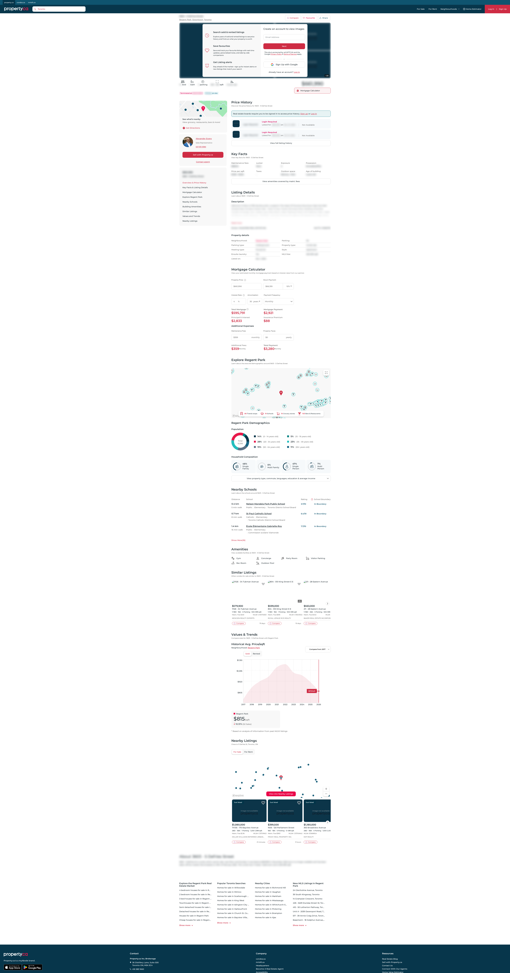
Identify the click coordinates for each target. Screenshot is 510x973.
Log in (297, 72)
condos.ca (21, 2)
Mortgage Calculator (192, 192)
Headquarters (262, 965)
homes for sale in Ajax (265, 917)
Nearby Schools (189, 202)
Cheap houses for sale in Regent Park (197, 920)
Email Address (271, 36)
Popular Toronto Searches (231, 883)
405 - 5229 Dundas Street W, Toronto (310, 903)
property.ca (9, 2)
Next (284, 46)
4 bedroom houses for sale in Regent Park (199, 890)
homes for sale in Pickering (268, 909)
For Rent (433, 9)
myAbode (23, 960)
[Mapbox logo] (238, 415)
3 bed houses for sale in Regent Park (196, 899)
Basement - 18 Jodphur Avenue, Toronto (312, 920)
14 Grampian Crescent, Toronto (307, 899)
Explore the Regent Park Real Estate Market (195, 884)
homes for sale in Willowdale (231, 888)
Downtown (197, 20)
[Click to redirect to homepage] (16, 9)
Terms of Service (290, 54)
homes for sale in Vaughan (268, 892)
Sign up (304, 114)
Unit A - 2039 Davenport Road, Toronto (311, 911)
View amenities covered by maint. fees (281, 181)
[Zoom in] (326, 788)
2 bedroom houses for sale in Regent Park (199, 894)
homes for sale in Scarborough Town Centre (238, 896)
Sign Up (503, 9)
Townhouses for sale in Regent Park (196, 903)
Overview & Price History (194, 182)
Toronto (208, 20)
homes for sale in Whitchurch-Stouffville (274, 905)
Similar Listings (189, 211)
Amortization (253, 295)
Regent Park (185, 20)
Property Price (238, 280)
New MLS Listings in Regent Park (308, 884)
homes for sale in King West (230, 900)
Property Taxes (269, 331)
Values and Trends (191, 216)
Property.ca (9, 960)
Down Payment (269, 280)
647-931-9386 (201, 147)
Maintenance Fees (238, 331)
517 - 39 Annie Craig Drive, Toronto (309, 916)
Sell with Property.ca (203, 155)
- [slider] (301, 657)
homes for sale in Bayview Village (233, 917)
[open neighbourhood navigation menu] (459, 9)
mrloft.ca (31, 2)
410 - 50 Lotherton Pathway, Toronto (310, 907)
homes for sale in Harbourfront (232, 909)
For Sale (421, 9)
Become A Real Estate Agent (270, 969)
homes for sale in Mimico (229, 892)
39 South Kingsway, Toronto (306, 894)
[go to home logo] (16, 955)
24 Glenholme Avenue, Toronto (308, 890)
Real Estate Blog (390, 959)
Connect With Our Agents (394, 969)
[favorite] (263, 584)
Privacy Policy (276, 54)
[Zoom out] (326, 793)
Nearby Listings (189, 221)
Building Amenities (191, 206)
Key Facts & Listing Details (195, 187)
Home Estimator (473, 9)
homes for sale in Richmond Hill (270, 888)
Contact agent (203, 162)
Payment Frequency (272, 295)
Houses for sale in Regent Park (194, 916)
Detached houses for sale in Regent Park (199, 911)
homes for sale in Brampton (268, 913)
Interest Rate (237, 295)
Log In (491, 9)
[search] (59, 9)
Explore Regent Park (192, 197)
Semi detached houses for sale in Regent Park (201, 907)
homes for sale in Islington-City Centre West (238, 905)
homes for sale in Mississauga (269, 900)
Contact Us (387, 965)
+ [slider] (326, 657)
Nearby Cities (262, 883)
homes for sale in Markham (268, 896)
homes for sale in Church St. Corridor (235, 913)
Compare (294, 18)
